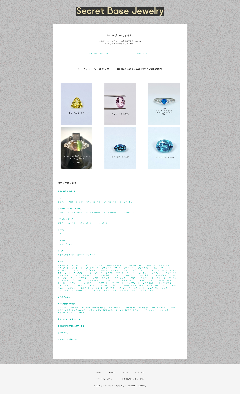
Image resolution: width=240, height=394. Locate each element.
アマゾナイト (89, 270)
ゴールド (72, 223)
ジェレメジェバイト (66, 278)
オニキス (109, 273)
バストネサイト (117, 283)
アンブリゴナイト (137, 270)
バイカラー (80, 313)
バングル (61, 240)
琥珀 (116, 275)
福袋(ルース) (63, 333)
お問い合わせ (142, 53)
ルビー (87, 265)
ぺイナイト (159, 285)
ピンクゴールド (110, 202)
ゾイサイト (173, 278)
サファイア (76, 265)
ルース (60, 251)
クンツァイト (63, 275)
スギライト (106, 278)
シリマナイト (82, 278)
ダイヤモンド (63, 265)
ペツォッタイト (145, 285)
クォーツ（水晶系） (103, 275)
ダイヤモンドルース (66, 255)
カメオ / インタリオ (121, 290)
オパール (119, 273)
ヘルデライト (72, 288)
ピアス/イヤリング (65, 219)
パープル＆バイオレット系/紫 (163, 308)
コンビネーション (127, 202)
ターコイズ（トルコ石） (126, 280)
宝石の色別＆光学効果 (67, 304)
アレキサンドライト (113, 265)
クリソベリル (171, 273)
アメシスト (103, 270)
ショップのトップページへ (97, 53)
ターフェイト (107, 280)
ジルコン (95, 278)
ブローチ (61, 230)
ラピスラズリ (153, 288)
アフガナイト (75, 270)
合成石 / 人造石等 (139, 290)
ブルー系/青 (143, 308)
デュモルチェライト (163, 280)
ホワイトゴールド (93, 202)
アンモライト (153, 270)
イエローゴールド (75, 202)
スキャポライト (120, 278)
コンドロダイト (160, 275)
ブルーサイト (63, 285)
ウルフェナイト (64, 273)
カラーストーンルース (86, 255)
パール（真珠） (87, 283)
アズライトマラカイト (161, 268)
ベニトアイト (63, 268)
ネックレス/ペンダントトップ (70, 209)
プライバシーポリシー (105, 379)
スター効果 (163, 310)
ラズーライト (139, 288)
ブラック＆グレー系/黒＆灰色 (101, 310)
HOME (98, 372)
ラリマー (165, 288)
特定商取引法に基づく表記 (133, 379)
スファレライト (147, 278)
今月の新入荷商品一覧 (67, 191)
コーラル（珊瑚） (143, 275)
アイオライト (77, 268)
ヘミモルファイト (129, 285)
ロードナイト (95, 290)
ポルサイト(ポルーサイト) (91, 288)
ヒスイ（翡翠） (149, 283)
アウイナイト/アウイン (111, 268)
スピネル (134, 278)
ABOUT (112, 372)
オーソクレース (96, 273)
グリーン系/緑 (129, 308)
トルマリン (72, 283)
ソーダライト (63, 280)
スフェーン (161, 278)
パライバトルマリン (147, 265)
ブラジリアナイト (166, 283)
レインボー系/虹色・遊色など (128, 310)
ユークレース (124, 288)
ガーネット (143, 273)
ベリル (60, 288)
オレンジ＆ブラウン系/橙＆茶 (94, 308)
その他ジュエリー (65, 297)
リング (60, 198)
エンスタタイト (80, 273)
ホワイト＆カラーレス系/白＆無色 (71, 310)
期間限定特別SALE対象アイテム (71, 326)
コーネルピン (127, 275)
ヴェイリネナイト (169, 270)
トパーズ (61, 283)
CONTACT (139, 372)
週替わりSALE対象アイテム (69, 319)
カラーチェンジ (149, 310)
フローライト (77, 285)
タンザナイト (164, 265)
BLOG (125, 372)
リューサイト (63, 290)
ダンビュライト (145, 280)
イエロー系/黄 (114, 308)
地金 (151, 290)
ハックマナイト (133, 283)
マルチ (106, 290)
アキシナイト (129, 268)
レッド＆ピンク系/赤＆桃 (68, 308)
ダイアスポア (77, 280)
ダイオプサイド (92, 280)
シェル (172, 275)
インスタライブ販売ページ (68, 339)
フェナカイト (91, 285)
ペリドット (172, 285)
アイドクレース (92, 268)
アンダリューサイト (119, 270)
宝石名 (60, 261)
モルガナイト (110, 288)
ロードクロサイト (79, 290)
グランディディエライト (82, 275)
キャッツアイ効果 (65, 313)
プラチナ (61, 202)
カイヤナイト (157, 273)
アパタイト (62, 270)
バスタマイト (102, 283)
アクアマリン (143, 268)
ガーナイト (131, 273)
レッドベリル (130, 265)
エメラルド (97, 265)
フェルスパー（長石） (109, 285)
